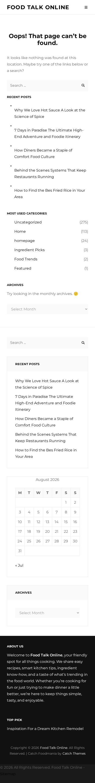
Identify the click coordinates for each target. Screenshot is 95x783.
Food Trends (25, 259)
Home (20, 231)
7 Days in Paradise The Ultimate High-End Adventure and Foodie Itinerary (45, 403)
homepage (24, 240)
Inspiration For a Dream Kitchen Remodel (45, 728)
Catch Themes (74, 753)
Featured (22, 268)
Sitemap (8, 774)
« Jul (19, 565)
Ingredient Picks (29, 250)
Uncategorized (28, 222)
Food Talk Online (38, 7)
